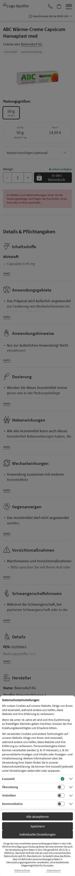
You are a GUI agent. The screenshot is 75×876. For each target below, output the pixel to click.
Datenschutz (22, 870)
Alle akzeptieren (37, 816)
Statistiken (9, 795)
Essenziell (8, 779)
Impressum (53, 870)
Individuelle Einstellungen (37, 834)
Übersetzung (10, 787)
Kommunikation (12, 804)
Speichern (37, 826)
